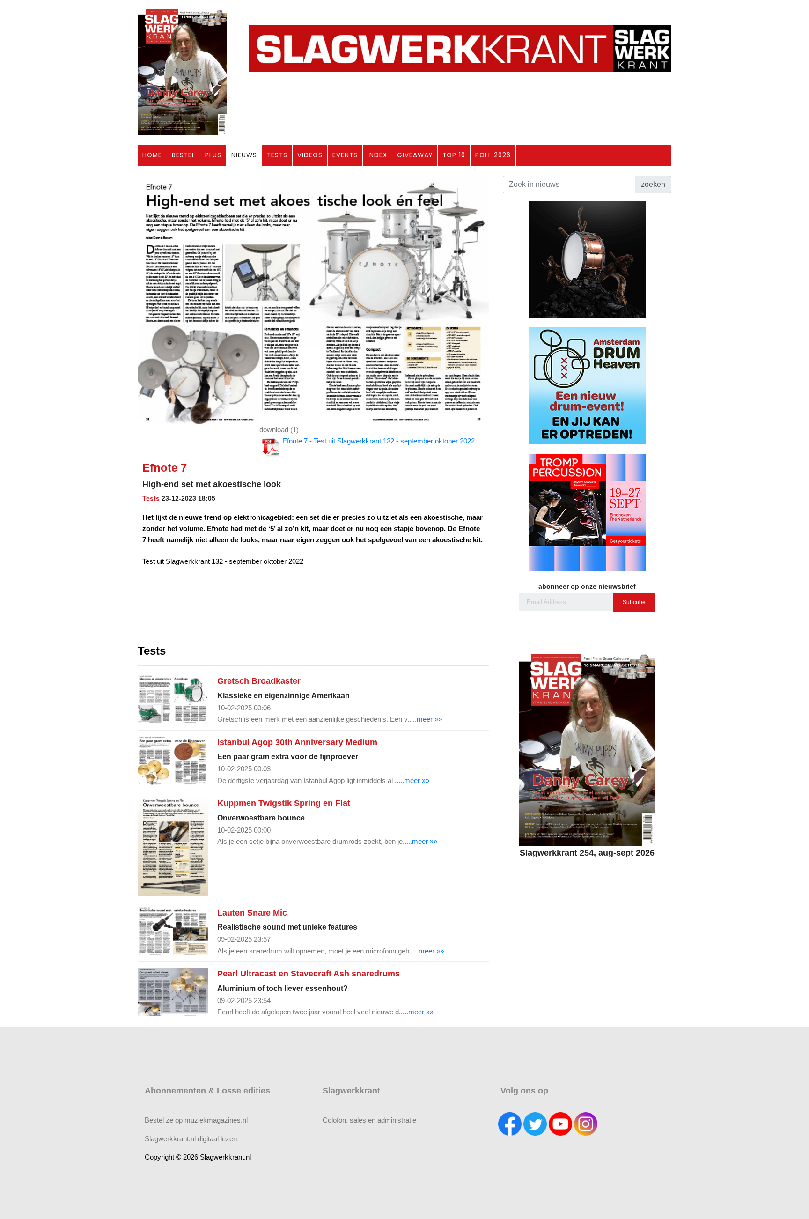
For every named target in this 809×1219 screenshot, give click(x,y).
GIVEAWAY (415, 155)
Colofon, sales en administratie (369, 1120)
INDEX (377, 155)
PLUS (213, 155)
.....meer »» (424, 719)
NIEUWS (244, 155)
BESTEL (183, 155)
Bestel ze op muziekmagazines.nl (196, 1120)
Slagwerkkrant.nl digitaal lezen (191, 1139)
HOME (152, 155)
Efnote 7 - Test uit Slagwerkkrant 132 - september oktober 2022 (378, 441)
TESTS (277, 155)
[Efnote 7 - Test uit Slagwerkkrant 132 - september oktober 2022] (313, 299)
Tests (151, 498)
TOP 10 (453, 155)
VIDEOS (310, 155)
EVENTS (345, 155)
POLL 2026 (493, 155)
